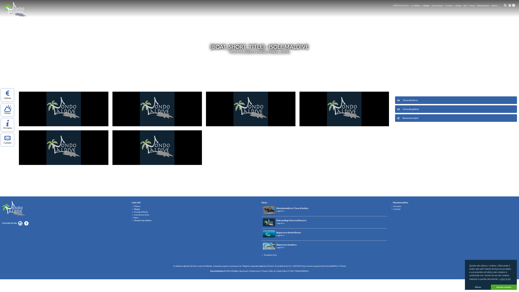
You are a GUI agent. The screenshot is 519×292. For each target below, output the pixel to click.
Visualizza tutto (270, 255)
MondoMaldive (14, 9)
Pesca (472, 5)
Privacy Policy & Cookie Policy (274, 271)
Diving (458, 5)
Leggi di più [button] (505, 279)
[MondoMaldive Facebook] (513, 5)
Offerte (137, 206)
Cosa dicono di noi (141, 215)
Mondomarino (483, 5)
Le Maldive (415, 5)
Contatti (396, 209)
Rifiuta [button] (478, 287)
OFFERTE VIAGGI (401, 5)
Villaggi (426, 5)
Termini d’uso (254, 271)
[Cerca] (504, 5)
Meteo (494, 5)
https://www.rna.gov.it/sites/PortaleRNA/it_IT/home (323, 266)
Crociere (449, 5)
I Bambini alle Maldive (143, 220)
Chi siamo (397, 206)
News (136, 217)
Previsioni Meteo (141, 212)
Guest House (437, 5)
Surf (465, 5)
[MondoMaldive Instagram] (509, 5)
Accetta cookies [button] (503, 287)
